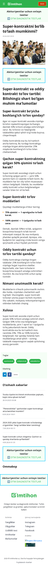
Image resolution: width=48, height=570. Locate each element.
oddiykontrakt (21, 361)
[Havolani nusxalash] (15, 374)
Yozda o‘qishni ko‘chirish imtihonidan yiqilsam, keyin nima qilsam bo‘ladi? (23, 395)
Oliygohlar (10, 526)
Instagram (30, 522)
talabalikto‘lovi (35, 361)
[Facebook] (10, 374)
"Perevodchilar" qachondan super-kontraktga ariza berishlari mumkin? (23, 410)
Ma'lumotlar (11, 538)
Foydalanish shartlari (24, 562)
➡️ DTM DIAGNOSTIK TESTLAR (24, 18)
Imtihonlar (10, 534)
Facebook (29, 530)
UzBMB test (11, 530)
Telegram (29, 526)
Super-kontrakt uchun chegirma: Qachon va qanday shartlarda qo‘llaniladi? (22, 438)
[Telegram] (5, 374)
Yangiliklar (10, 522)
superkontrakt (8, 361)
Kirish (42, 4)
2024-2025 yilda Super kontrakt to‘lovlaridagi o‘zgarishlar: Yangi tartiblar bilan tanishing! (22, 423)
